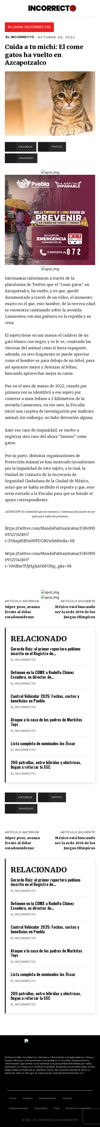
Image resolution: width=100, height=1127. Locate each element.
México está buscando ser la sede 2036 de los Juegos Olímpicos (75, 612)
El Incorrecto (20, 37)
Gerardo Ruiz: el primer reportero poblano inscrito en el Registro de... (45, 651)
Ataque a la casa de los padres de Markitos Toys (46, 722)
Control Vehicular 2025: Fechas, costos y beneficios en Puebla (45, 698)
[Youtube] (55, 1082)
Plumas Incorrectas (29, 27)
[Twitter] (44, 1082)
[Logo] (52, 8)
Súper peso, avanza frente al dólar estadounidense (22, 612)
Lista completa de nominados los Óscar (43, 743)
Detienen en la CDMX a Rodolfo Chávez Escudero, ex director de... (42, 674)
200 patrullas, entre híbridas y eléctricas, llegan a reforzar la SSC (46, 764)
